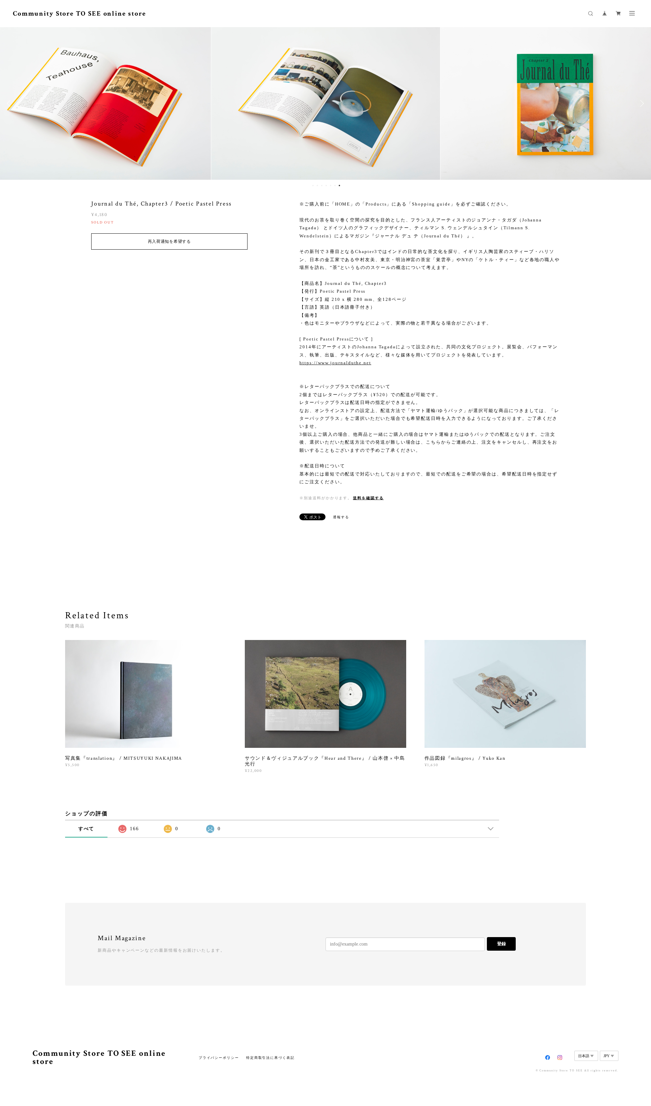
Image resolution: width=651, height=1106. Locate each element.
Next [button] (640, 103)
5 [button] (330, 185)
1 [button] (313, 185)
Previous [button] (10, 103)
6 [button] (335, 185)
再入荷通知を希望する (169, 241)
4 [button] (326, 185)
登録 (501, 943)
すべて (86, 828)
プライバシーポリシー (219, 1058)
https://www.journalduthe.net (335, 362)
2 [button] (317, 185)
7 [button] (339, 185)
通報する (341, 517)
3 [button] (321, 185)
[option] (325, 103)
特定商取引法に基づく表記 (270, 1058)
